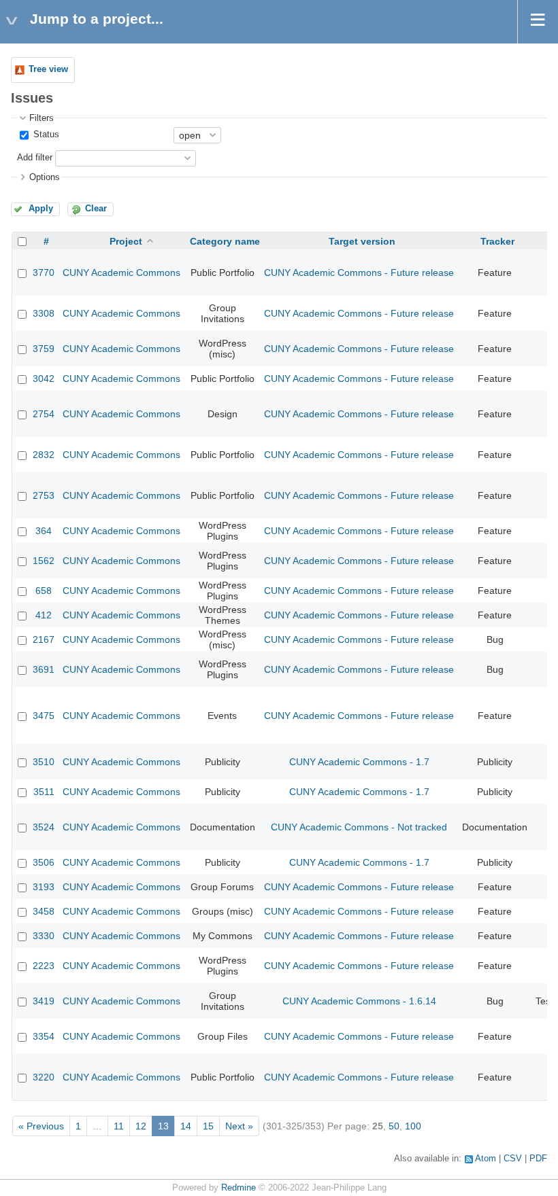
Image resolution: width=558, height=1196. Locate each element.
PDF (538, 1158)
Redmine (238, 1188)
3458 (43, 911)
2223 (43, 965)
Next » (239, 1126)
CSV (513, 1158)
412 (43, 615)
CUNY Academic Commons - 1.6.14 (359, 1001)
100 (413, 1126)
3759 (43, 348)
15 (208, 1126)
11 (119, 1126)
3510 (43, 761)
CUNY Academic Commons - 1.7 (359, 761)
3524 (43, 827)
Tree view (48, 69)
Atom (485, 1158)
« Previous (41, 1126)
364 (43, 530)
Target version (362, 241)
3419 (43, 1001)
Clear (96, 208)
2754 (43, 413)
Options (44, 177)
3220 (43, 1077)
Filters (41, 118)
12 (140, 1126)
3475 (43, 715)
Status (45, 134)
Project (126, 241)
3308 (43, 313)
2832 (43, 454)
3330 (43, 935)
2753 (43, 495)
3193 (43, 886)
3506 (43, 862)
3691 (43, 669)
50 (394, 1126)
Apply (41, 208)
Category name (225, 241)
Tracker (497, 241)
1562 (43, 560)
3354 (43, 1036)
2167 (43, 639)
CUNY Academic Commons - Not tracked (359, 827)
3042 (43, 378)
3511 (43, 791)
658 (43, 590)
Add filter (34, 157)
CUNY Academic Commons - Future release (359, 272)
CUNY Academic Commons (121, 272)
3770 (43, 272)
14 (185, 1126)
